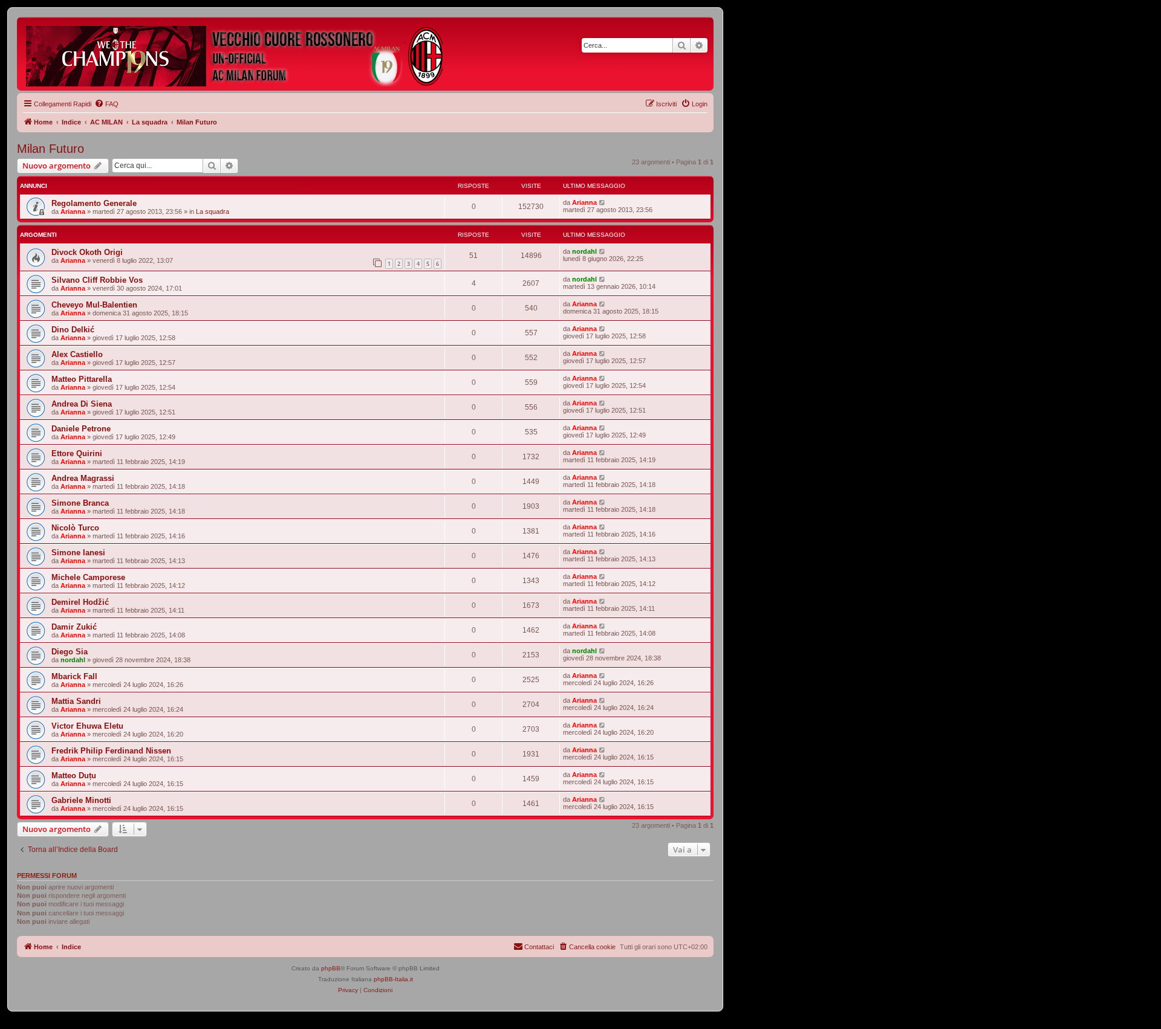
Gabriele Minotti (81, 800)
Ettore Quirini (76, 453)
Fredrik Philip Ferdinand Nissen (111, 750)
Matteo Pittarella (81, 379)
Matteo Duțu (73, 775)
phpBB (330, 968)
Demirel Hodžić (80, 602)
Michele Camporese (88, 577)
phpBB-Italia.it (393, 979)
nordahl (584, 251)
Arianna (72, 211)
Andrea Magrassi (82, 478)
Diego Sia (69, 651)
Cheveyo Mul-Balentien (94, 304)
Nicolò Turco (75, 527)
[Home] (235, 54)
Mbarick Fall (74, 676)
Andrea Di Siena (81, 403)
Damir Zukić (74, 626)
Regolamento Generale (94, 203)
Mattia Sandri (76, 701)
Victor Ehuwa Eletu (87, 726)
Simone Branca (80, 503)
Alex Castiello (77, 354)
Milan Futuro (50, 148)
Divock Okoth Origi (87, 252)
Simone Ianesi (78, 552)
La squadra (212, 211)
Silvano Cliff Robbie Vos (97, 280)
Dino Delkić (72, 329)
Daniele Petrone (81, 428)
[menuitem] (106, 104)
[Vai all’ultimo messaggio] (603, 202)
